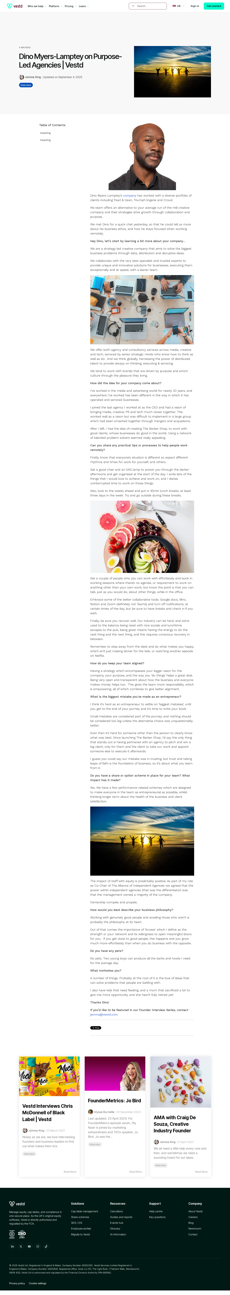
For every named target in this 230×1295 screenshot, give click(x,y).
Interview (26, 85)
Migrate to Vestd (80, 1234)
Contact (192, 1234)
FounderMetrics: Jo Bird (114, 1101)
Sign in (195, 6)
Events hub (116, 1222)
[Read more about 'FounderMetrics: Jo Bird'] (115, 1073)
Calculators (116, 1211)
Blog (191, 1222)
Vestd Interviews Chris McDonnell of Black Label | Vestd (47, 1112)
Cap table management (84, 1211)
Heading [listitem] (45, 133)
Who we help (35, 6)
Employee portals (81, 1228)
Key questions (157, 1217)
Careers (193, 1217)
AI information (118, 1234)
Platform (54, 6)
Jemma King (33, 77)
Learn (82, 6)
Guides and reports (121, 1217)
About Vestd (195, 1211)
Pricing (69, 6)
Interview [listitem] (29, 1153)
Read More (70, 1171)
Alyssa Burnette (104, 1112)
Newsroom (194, 1228)
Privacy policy (17, 1283)
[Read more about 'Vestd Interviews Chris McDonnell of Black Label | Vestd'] (49, 1076)
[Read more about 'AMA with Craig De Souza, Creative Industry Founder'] (180, 1081)
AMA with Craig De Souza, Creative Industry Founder (175, 1124)
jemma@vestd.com (104, 1014)
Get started (214, 6)
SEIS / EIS (76, 1222)
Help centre (156, 1211)
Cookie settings (37, 1283)
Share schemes (80, 1217)
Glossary (115, 1228)
